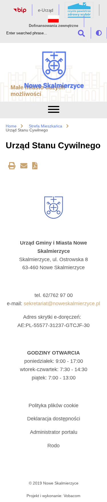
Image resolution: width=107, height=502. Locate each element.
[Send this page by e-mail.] (23, 166)
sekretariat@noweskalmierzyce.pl (62, 303)
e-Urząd (45, 10)
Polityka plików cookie (53, 405)
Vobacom (72, 495)
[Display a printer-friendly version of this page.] (11, 166)
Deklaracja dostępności (53, 419)
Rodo (53, 445)
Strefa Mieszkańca (45, 126)
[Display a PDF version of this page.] (35, 166)
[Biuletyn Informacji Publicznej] (19, 11)
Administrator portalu (53, 432)
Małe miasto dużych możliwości (38, 90)
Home (11, 126)
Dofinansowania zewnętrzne (53, 25)
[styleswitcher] (99, 32)
